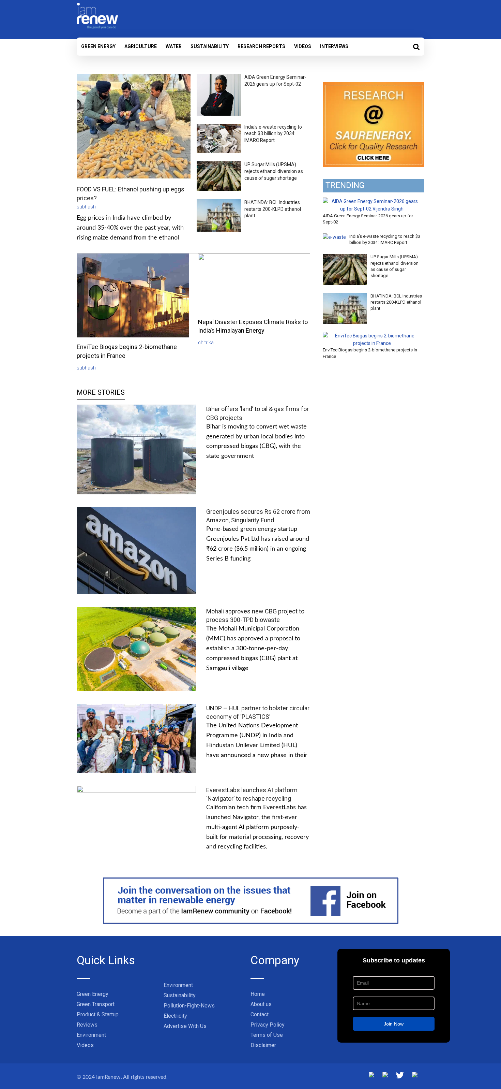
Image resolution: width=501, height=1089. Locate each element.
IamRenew (108, 1077)
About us (261, 1004)
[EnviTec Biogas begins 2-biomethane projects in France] (372, 335)
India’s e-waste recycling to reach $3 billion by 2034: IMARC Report (273, 133)
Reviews (87, 1024)
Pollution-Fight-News (189, 1005)
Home (257, 994)
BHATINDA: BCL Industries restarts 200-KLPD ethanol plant (272, 209)
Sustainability (210, 46)
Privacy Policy (267, 1024)
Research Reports (261, 46)
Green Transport (96, 1004)
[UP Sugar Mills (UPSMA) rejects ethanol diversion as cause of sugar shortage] (345, 257)
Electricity (175, 1016)
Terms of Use (266, 1035)
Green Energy (98, 46)
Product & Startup (98, 1014)
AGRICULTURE (140, 46)
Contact (259, 1014)
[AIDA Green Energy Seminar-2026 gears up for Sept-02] (372, 201)
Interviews (334, 46)
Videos (302, 46)
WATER (174, 46)
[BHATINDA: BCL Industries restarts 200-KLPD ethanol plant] (345, 297)
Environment (91, 1035)
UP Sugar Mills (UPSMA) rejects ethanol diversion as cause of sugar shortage (273, 171)
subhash (86, 206)
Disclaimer (263, 1045)
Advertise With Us (185, 1026)
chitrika (206, 342)
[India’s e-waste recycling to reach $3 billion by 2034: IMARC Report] (334, 237)
